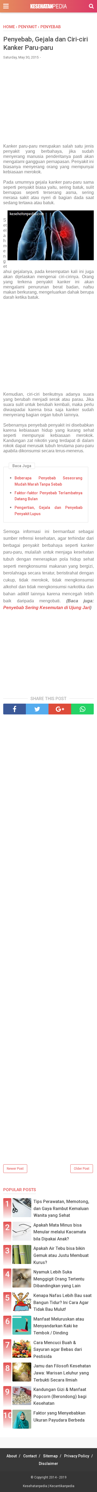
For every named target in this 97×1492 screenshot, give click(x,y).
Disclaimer (48, 1463)
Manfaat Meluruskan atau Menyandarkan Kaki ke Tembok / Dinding (58, 1326)
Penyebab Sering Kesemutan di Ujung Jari (46, 607)
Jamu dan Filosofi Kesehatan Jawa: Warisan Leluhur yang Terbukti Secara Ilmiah (62, 1372)
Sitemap (50, 1456)
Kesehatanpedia (35, 1486)
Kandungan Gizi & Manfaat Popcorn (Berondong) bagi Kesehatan (59, 1396)
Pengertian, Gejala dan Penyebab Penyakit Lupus (48, 510)
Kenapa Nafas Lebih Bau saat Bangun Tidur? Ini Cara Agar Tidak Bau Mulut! (62, 1302)
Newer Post (15, 1169)
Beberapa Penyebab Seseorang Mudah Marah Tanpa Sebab (48, 481)
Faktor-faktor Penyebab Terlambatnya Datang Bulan (48, 496)
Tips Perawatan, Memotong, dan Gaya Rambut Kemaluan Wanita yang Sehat (61, 1208)
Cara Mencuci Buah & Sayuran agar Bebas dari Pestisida (57, 1349)
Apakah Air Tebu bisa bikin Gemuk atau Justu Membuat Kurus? (61, 1255)
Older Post (81, 1169)
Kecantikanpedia (62, 1486)
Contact (30, 1456)
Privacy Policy (76, 1456)
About (11, 1456)
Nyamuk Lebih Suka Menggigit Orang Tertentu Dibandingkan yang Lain (58, 1278)
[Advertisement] (48, 104)
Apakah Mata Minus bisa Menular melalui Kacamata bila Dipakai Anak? (59, 1232)
